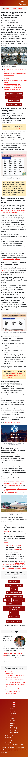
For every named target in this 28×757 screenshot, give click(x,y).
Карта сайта (8, 742)
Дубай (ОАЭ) (13, 728)
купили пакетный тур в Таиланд (12, 259)
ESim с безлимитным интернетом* (14, 608)
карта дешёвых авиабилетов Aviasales (14, 524)
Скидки (14, 589)
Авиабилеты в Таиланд (14, 97)
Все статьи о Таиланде (14, 621)
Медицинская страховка (15, 93)
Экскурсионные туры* (14, 603)
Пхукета (11, 513)
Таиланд (12, 711)
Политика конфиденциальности (14, 744)
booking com (17, 549)
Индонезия (13, 723)
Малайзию (5, 270)
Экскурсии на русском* (14, 585)
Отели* (8, 600)
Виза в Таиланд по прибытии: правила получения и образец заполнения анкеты (14, 375)
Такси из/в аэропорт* (14, 592)
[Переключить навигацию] (2, 4)
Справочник (13, 730)
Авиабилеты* (15, 581)
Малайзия (12, 716)
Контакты (8, 737)
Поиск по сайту (14, 732)
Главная (12, 708)
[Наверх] (25, 754)
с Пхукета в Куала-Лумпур (11, 492)
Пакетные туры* (19, 600)
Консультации (9, 740)
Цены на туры (15, 100)
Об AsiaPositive (9, 735)
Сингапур (12, 720)
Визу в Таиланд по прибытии (16, 128)
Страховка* (14, 613)
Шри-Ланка (13, 713)
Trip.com (6, 542)
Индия (11, 725)
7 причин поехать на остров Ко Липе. (15, 682)
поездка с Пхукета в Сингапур (12, 485)
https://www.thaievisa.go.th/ (12, 422)
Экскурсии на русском (14, 104)
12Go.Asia (6, 531)
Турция (12, 718)
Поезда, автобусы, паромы (14, 596)
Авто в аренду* (14, 616)
